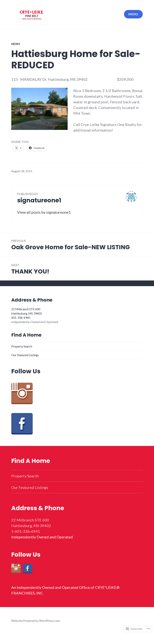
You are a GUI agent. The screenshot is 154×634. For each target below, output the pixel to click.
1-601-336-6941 (25, 531)
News (15, 44)
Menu (133, 14)
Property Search (21, 346)
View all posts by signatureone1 (44, 212)
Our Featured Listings (25, 355)
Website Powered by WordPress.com (35, 620)
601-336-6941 (20, 317)
